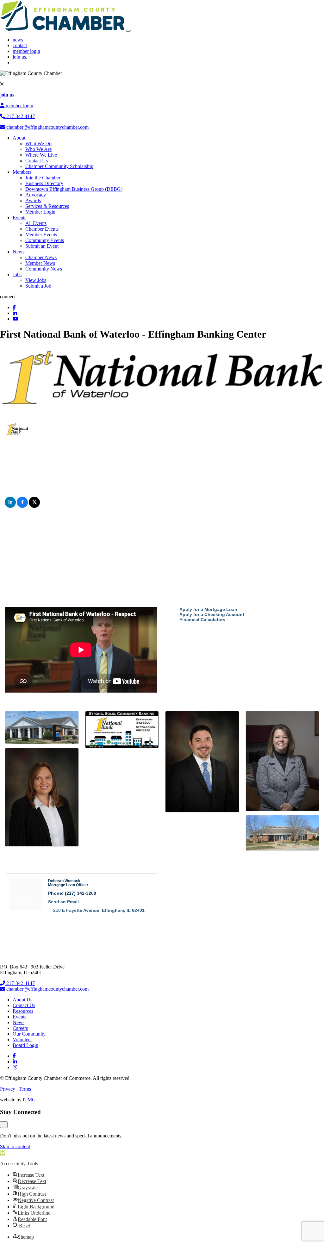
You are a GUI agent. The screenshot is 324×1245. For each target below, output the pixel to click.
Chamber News (41, 257)
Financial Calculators (202, 619)
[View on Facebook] (22, 506)
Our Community (29, 1033)
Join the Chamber (42, 177)
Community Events (44, 240)
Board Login (25, 1045)
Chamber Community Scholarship (59, 166)
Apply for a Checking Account (211, 614)
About (19, 137)
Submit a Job (38, 286)
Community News (43, 268)
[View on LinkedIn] (10, 506)
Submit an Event (42, 246)
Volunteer (22, 1039)
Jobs (17, 274)
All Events (36, 223)
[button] (2, 1152)
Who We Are (38, 149)
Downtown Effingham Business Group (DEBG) (73, 189)
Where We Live (41, 155)
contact (20, 45)
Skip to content (15, 1146)
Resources (23, 1011)
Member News (40, 263)
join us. (20, 56)
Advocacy (35, 194)
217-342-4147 (20, 116)
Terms (25, 1089)
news (18, 39)
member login (26, 51)
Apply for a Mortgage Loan (208, 609)
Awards (33, 200)
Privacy (7, 1089)
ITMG (29, 1099)
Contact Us (36, 160)
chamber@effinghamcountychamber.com (47, 127)
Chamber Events (42, 229)
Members (22, 172)
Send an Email (63, 901)
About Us (22, 999)
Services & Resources (47, 206)
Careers (20, 1028)
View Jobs (35, 280)
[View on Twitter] (34, 506)
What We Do (38, 143)
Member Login (40, 212)
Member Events (41, 234)
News (18, 251)
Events (19, 217)
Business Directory (44, 183)
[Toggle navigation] (128, 31)
